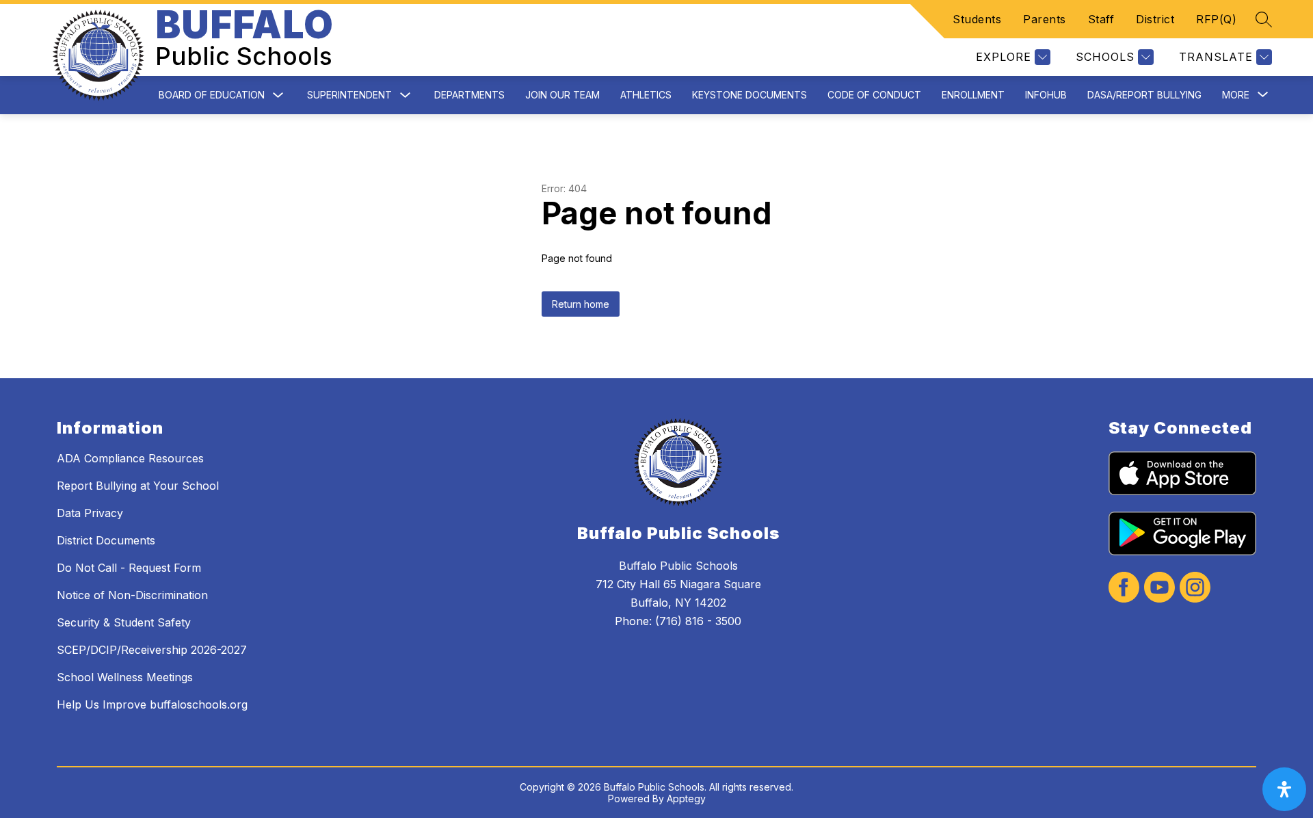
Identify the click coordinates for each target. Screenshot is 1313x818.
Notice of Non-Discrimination (132, 595)
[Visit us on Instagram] (1195, 588)
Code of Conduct (874, 95)
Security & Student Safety (124, 622)
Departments (469, 95)
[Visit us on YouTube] (1159, 588)
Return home (580, 304)
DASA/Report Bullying (1144, 95)
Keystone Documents (749, 95)
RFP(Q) (1216, 19)
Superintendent (349, 95)
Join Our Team (562, 95)
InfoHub (1046, 95)
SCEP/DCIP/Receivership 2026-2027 (152, 650)
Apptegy (686, 798)
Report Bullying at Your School (138, 485)
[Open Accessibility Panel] (1284, 789)
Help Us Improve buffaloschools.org (152, 704)
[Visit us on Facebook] (1124, 588)
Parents (1044, 19)
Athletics (646, 95)
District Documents (106, 540)
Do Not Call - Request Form (129, 568)
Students (977, 19)
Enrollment (973, 95)
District (1155, 19)
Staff (1101, 19)
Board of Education (212, 95)
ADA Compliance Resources (130, 458)
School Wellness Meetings (125, 677)
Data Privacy (90, 513)
